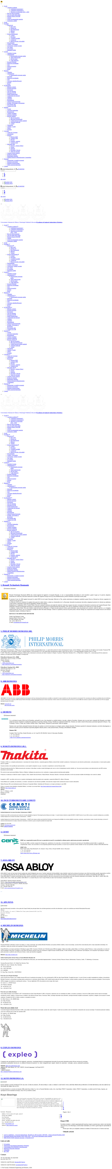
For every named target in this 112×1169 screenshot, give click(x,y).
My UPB (6, 1151)
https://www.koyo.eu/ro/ (12, 1125)
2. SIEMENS (6, 712)
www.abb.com (8, 703)
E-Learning (7, 1144)
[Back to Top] (1, 1)
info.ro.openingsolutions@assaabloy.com (13, 888)
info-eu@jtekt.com (9, 1123)
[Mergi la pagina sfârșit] (63, 1109)
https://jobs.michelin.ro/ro (11, 954)
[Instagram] (4, 176)
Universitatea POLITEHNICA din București (15, 1147)
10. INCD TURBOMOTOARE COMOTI (18, 800)
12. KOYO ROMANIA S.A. (12, 1078)
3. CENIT (5, 832)
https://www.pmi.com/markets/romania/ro (11, 664)
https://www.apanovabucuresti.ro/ (8, 918)
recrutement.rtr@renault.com (20, 622)
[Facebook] (4, 173)
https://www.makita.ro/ (10, 788)
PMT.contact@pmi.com (8, 673)
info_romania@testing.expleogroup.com (11, 1071)
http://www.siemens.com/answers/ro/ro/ (20, 737)
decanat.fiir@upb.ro (20, 1162)
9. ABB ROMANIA (9, 681)
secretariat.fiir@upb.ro (21, 1164)
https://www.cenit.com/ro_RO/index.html (30, 853)
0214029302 (21, 169)
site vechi (3, 179)
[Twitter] (4, 175)
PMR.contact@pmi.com (8, 663)
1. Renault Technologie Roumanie (15, 585)
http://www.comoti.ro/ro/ (10, 825)
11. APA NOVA (7, 902)
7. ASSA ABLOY (8, 860)
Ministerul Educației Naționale (12, 1148)
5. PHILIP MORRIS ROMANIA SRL (16, 631)
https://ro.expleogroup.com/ (13, 1065)
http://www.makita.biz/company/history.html (51, 786)
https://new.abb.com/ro (10, 705)
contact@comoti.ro (8, 826)
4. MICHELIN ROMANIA (12, 925)
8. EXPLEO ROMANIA (11, 1048)
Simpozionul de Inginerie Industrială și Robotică (16, 1145)
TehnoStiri (6, 1150)
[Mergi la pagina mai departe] (63, 1107)
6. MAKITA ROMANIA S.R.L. (14, 746)
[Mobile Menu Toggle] (1, 394)
